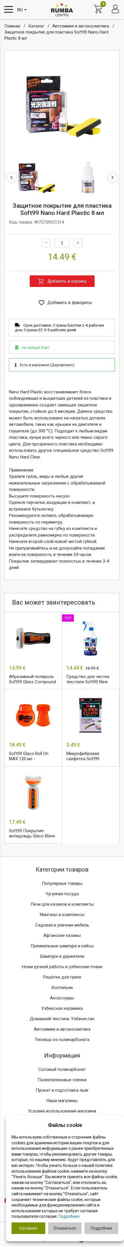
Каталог (37, 26)
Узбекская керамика (62, 1008)
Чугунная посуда (62, 893)
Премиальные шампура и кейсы (62, 945)
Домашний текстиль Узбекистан (62, 1018)
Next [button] (112, 177)
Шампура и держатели (62, 956)
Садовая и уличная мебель (62, 925)
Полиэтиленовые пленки (62, 1079)
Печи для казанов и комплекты (62, 904)
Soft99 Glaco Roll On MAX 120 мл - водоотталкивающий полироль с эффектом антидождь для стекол (32, 756)
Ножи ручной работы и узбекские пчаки (62, 966)
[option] (62, 105)
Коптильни (62, 987)
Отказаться (65, 1228)
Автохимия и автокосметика (81, 26)
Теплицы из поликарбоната (62, 1039)
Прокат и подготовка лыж (62, 1090)
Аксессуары (62, 998)
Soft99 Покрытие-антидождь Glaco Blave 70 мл (32, 833)
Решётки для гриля (62, 977)
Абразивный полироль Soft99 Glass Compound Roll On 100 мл (32, 679)
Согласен (28, 1228)
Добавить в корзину (67, 281)
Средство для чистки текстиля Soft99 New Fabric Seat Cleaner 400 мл (88, 679)
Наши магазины (62, 1100)
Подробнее (69, 1216)
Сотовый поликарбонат (62, 1069)
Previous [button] (11, 177)
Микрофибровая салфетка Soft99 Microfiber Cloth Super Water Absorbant (87, 756)
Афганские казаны (62, 935)
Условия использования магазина (62, 1111)
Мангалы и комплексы (62, 914)
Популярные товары (62, 883)
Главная (12, 26)
